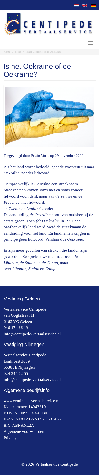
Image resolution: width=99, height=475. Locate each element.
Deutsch (92, 5)
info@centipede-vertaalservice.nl (32, 334)
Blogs (18, 51)
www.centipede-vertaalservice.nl (31, 400)
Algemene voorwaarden (24, 431)
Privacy (10, 437)
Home (7, 51)
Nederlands (75, 5)
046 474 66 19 (16, 327)
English (83, 5)
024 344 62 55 (16, 373)
